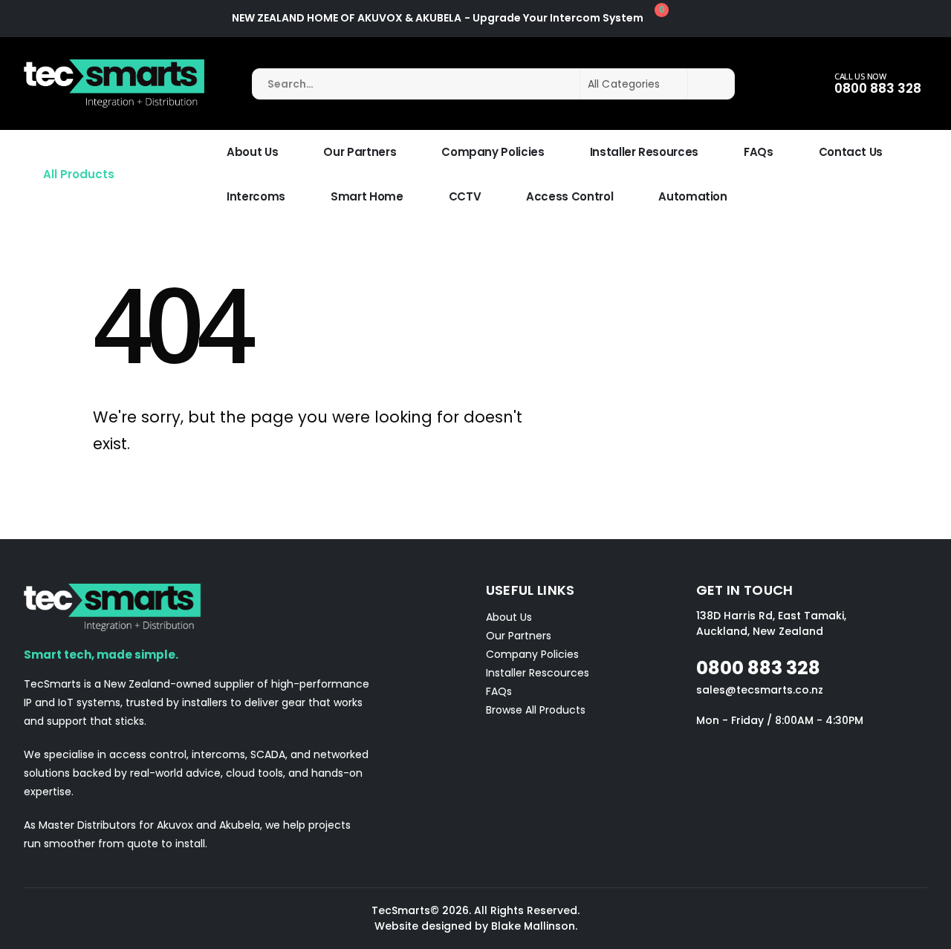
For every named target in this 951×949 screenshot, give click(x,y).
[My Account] (707, 18)
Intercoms (256, 196)
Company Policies (492, 152)
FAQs (758, 152)
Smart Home (367, 196)
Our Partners (359, 152)
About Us (252, 152)
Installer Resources (644, 152)
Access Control (569, 196)
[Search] (711, 84)
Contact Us (851, 152)
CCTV (465, 196)
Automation (692, 196)
